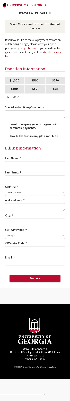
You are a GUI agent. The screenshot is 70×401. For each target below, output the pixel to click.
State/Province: (16, 229)
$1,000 (14, 80)
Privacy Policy (51, 367)
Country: (11, 186)
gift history (29, 48)
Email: (10, 257)
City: (9, 215)
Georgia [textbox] (11, 235)
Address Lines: (15, 200)
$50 (35, 88)
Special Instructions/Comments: (25, 107)
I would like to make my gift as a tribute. (34, 136)
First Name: (13, 158)
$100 (14, 88)
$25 (55, 88)
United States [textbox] (14, 192)
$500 (35, 80)
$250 (55, 80)
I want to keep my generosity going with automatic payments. (34, 126)
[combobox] (35, 192)
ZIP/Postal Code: (16, 243)
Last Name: (13, 172)
